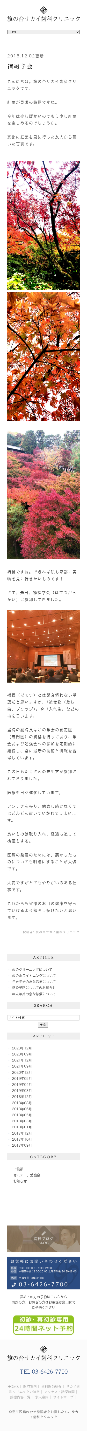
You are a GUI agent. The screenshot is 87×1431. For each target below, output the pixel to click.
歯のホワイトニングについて (34, 975)
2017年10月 (22, 1139)
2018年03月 (22, 1121)
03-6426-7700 (50, 1371)
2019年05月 (22, 1078)
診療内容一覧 (20, 1397)
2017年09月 (22, 1145)
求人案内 (42, 1397)
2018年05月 (22, 1115)
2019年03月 (22, 1090)
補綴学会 (20, 66)
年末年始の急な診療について (34, 994)
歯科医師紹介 (51, 1386)
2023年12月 (22, 1048)
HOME (13, 1386)
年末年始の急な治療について (34, 981)
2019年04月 (22, 1084)
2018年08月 (22, 1103)
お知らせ (20, 1181)
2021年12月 (22, 1060)
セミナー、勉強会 (26, 1175)
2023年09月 (22, 1054)
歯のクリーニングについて (32, 969)
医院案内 (30, 1386)
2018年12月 (22, 1096)
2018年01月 (22, 1127)
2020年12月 (22, 1072)
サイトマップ (63, 1397)
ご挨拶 (18, 1169)
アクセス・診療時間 (59, 1392)
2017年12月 (22, 1133)
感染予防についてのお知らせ (34, 987)
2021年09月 (22, 1066)
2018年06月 (22, 1109)
